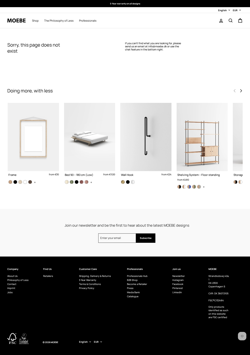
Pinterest (177, 288)
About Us (12, 276)
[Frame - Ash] (20, 182)
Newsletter (178, 276)
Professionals (87, 21)
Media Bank (133, 292)
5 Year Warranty (87, 280)
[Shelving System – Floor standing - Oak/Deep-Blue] (189, 187)
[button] (240, 91)
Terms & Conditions (90, 284)
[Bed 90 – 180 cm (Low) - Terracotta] (86, 182)
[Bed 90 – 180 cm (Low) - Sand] (66, 182)
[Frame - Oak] (10, 182)
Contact (11, 284)
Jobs (10, 292)
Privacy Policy (86, 288)
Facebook (177, 284)
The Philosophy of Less (59, 21)
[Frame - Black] (15, 182)
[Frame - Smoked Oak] (30, 182)
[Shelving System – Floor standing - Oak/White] (184, 187)
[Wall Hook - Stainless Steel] (133, 182)
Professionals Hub (137, 276)
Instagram (178, 280)
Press (130, 288)
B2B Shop (132, 280)
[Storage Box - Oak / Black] (235, 182)
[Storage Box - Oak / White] (240, 182)
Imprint (11, 288)
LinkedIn (177, 292)
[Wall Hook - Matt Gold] (123, 182)
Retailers (48, 276)
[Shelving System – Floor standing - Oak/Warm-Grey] (199, 187)
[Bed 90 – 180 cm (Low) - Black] (76, 182)
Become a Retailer (137, 284)
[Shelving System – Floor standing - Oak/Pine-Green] (194, 187)
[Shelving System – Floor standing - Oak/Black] (179, 187)
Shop (35, 21)
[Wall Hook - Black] (128, 182)
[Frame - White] (25, 182)
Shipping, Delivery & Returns (95, 276)
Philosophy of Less (18, 280)
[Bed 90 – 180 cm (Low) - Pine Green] (71, 182)
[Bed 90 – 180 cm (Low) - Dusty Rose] (81, 182)
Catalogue (133, 296)
